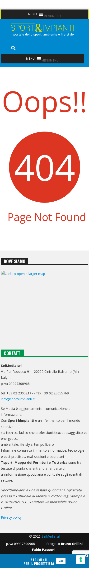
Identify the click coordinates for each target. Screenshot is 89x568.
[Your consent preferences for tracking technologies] (80, 559)
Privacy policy (11, 517)
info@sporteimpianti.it (18, 399)
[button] (52, 16)
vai (61, 561)
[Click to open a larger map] (44, 305)
